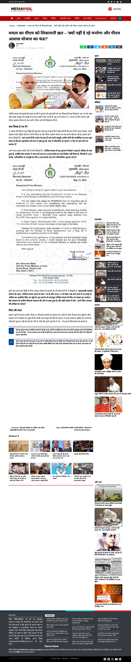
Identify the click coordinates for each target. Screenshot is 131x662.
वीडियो (77, 18)
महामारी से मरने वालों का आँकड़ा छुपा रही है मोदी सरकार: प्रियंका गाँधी (108, 634)
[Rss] (120, 1)
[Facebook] (108, 1)
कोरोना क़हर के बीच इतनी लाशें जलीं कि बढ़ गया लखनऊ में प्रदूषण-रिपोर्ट (82, 642)
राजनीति (27, 18)
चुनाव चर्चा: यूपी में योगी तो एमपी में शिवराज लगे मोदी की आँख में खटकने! (57, 640)
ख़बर (18, 18)
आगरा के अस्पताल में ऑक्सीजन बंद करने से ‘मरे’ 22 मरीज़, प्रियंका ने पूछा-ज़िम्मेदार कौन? (58, 633)
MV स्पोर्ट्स (87, 18)
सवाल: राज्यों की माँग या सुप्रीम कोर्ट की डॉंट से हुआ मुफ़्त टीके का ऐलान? (83, 628)
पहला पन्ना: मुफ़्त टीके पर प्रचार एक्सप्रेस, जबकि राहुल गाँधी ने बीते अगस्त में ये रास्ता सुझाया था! (82, 635)
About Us (65, 658)
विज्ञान (45, 18)
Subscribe (117, 9)
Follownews (74, 658)
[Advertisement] (108, 186)
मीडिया (53, 18)
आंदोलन (113, 18)
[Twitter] (111, 1)
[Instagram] (114, 1)
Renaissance (100, 18)
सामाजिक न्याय (65, 18)
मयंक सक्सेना (20, 44)
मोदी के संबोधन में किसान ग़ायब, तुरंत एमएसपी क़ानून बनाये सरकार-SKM (57, 620)
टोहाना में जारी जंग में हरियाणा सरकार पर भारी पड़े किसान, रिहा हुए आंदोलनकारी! (82, 621)
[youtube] (117, 1)
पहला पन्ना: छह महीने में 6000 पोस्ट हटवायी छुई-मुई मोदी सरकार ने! (108, 640)
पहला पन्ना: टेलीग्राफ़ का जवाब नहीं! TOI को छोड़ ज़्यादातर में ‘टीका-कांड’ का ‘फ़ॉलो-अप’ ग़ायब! (108, 627)
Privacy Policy (55, 658)
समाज (36, 18)
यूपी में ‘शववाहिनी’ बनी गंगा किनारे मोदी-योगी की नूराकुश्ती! (107, 620)
